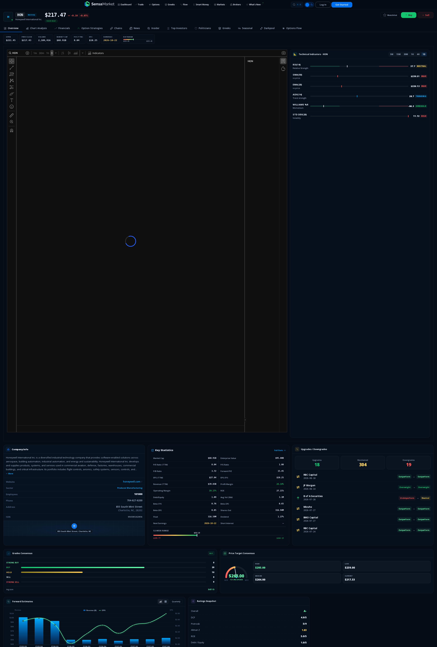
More (10, 473)
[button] (74, 528)
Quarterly (176, 601)
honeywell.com (131, 481)
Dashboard (126, 4)
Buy (410, 15)
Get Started (341, 4)
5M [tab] (391, 54)
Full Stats (278, 450)
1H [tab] (412, 54)
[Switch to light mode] (309, 4)
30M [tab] (406, 54)
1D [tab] (424, 54)
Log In (323, 4)
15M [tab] (398, 54)
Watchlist (392, 15)
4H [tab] (418, 54)
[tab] (11, 28)
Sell (427, 15)
